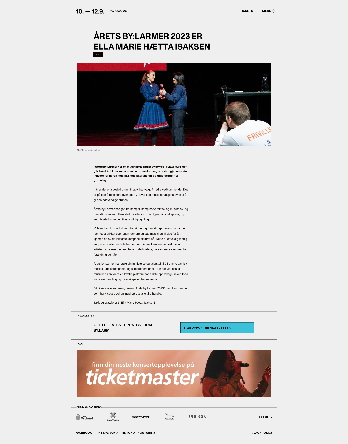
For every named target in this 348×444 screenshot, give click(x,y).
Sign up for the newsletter (207, 328)
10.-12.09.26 (118, 11)
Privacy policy (260, 433)
